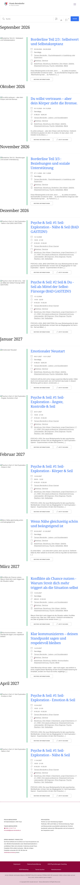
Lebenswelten (39, 257)
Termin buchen (39, 869)
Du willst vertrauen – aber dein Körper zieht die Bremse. (54, 100)
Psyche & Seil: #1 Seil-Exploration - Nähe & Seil (50, 752)
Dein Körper (63, 64)
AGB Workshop (23, 869)
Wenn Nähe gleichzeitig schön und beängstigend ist (54, 523)
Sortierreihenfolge (61, 20)
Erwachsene (55, 252)
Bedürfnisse (38, 64)
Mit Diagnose (49, 257)
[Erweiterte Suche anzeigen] (56, 18)
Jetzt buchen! (63, 139)
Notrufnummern (56, 869)
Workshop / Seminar (41, 60)
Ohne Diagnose (60, 257)
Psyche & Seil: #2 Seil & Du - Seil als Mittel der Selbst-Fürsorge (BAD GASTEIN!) (52, 287)
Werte (66, 66)
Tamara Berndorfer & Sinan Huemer (46, 246)
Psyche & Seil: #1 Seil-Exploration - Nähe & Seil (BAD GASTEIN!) (55, 227)
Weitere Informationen (42, 79)
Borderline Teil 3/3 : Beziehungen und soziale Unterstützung (50, 163)
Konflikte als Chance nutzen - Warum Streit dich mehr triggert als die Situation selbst (54, 583)
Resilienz (37, 259)
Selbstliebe (59, 66)
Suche (75, 18)
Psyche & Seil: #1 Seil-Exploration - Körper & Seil (52, 468)
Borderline (55, 64)
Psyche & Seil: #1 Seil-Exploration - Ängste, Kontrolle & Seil (47, 402)
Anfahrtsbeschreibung (10, 852)
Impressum (16, 864)
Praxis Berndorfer (16, 3)
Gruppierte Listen (66, 20)
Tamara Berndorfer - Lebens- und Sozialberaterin (51, 118)
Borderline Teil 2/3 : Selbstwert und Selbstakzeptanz (55, 41)
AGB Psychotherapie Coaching (57, 864)
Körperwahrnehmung (41, 66)
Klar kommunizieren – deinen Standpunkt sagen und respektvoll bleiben (54, 638)
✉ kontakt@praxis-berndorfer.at (12, 830)
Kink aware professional (50, 254)
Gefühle (71, 64)
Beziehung (47, 64)
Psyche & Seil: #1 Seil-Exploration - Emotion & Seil (53, 697)
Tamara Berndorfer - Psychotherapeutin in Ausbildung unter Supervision (54, 56)
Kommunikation (63, 660)
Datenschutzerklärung (34, 864)
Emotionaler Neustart (48, 351)
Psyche (52, 66)
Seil (42, 259)
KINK (39, 254)
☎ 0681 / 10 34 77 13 (10, 828)
